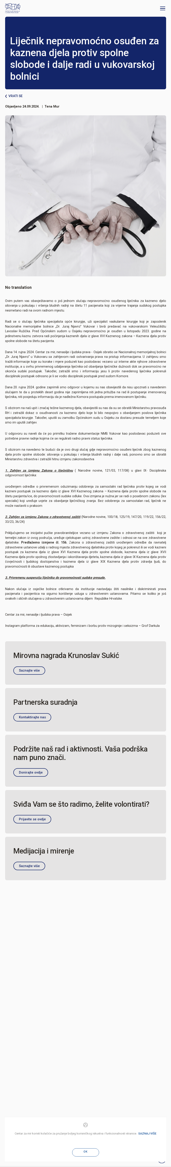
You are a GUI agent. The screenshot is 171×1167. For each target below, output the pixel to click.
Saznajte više (29, 670)
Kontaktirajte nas (32, 717)
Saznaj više (147, 1133)
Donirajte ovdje (31, 772)
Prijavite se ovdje (32, 819)
